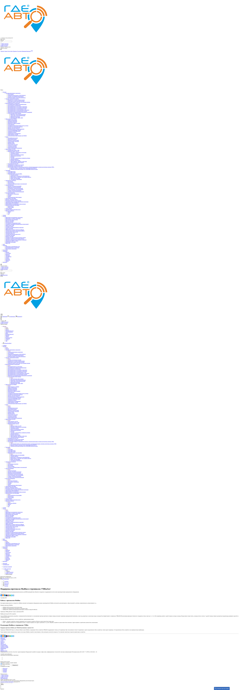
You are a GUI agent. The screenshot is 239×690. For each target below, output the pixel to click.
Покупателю (3, 644)
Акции (4, 215)
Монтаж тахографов (9, 220)
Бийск (6, 333)
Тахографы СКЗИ (11, 172)
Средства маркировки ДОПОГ (14, 130)
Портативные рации (12, 139)
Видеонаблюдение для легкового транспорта (17, 107)
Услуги (4, 216)
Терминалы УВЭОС (12, 132)
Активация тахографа (10, 235)
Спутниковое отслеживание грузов (12, 223)
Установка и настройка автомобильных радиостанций (17, 224)
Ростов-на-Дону (8, 337)
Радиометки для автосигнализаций (15, 188)
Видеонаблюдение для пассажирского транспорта (18, 110)
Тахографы (8, 170)
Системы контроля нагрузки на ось (12, 209)
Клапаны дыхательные (15, 160)
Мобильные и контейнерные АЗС (12, 246)
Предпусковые (11, 182)
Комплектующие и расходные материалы (17, 97)
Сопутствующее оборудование (14, 113)
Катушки (12, 157)
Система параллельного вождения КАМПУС (15, 230)
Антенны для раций (12, 145)
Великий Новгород (9, 334)
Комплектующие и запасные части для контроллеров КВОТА (23, 168)
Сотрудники (8, 253)
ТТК (9, 212)
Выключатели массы (12, 122)
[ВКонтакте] (1, 595)
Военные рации (11, 143)
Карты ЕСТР (10, 206)
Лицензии (7, 255)
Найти (2, 684)
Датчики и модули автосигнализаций (16, 191)
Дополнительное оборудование (17, 162)
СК (8, 214)
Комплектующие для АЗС (13, 151)
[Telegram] (13, 595)
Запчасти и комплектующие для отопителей (17, 183)
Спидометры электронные (16, 179)
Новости (7, 252)
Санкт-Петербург (9, 332)
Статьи (1, 640)
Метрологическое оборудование (15, 197)
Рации (7, 136)
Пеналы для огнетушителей (14, 127)
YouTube (6, 585)
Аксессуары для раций (13, 144)
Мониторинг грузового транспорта (12, 218)
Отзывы (7, 257)
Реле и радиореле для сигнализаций (15, 189)
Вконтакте (6, 582)
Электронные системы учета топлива (16, 164)
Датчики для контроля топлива (12, 98)
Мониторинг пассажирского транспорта (14, 217)
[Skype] (11, 595)
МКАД (9, 211)
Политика (7, 258)
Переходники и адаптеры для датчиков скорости (20, 177)
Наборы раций (11, 142)
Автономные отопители (10, 180)
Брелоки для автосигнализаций (14, 186)
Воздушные (10, 181)
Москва (7, 329)
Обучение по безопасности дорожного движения (15, 239)
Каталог (4, 92)
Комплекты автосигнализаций (14, 187)
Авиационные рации (12, 146)
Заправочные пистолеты (15, 155)
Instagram (6, 584)
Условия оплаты (3, 645)
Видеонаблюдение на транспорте (12, 103)
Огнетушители (11, 124)
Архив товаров (8, 208)
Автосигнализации (9, 184)
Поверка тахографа (9, 236)
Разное (9, 196)
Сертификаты (8, 256)
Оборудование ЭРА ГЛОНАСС (12, 202)
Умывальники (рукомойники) (14, 133)
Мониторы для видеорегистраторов (18, 114)
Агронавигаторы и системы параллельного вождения (16, 201)
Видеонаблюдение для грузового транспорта (17, 106)
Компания (5, 251)
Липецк (7, 336)
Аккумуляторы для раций (13, 141)
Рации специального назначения (15, 148)
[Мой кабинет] (0, 49)
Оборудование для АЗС (10, 149)
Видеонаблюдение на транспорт (12, 247)
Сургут (7, 339)
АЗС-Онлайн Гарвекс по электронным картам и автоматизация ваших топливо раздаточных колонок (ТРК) (31, 167)
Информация (3, 648)
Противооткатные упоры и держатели (16, 129)
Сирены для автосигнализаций (14, 190)
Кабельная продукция (15, 116)
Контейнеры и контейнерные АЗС (15, 165)
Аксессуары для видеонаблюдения (17, 115)
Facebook (6, 581)
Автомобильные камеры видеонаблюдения (17, 104)
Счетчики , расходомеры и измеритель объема (20, 158)
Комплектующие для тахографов (15, 173)
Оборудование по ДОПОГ (11, 118)
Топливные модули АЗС (13, 163)
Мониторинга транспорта (10, 248)
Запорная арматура (14, 159)
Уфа (6, 340)
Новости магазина (6, 664)
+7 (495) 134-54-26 (4, 43)
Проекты (5, 245)
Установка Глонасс (9, 226)
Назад (6, 327)
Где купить (5, 249)
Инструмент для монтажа (13, 193)
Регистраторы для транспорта (14, 105)
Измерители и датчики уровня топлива (16, 99)
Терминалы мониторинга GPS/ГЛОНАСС (17, 95)
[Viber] (8, 595)
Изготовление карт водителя (11, 219)
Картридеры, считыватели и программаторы (19, 176)
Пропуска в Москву (9, 210)
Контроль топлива (9, 221)
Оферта (7, 261)
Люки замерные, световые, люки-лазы (18, 161)
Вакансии (7, 254)
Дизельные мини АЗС (10, 233)
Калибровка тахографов (10, 242)
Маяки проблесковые (12, 120)
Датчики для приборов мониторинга (16, 96)
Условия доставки (4, 646)
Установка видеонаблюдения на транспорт (14, 227)
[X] (6, 595)
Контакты (5, 262)
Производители (3, 650)
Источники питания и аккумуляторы (13, 200)
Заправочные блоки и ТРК (13, 150)
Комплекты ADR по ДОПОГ (14, 123)
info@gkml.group (4, 275)
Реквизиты (7, 259)
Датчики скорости (14, 174)
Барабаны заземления (12, 121)
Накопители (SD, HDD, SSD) (16, 117)
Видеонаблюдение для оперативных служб (17, 108)
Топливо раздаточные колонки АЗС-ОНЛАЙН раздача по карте (24, 169)
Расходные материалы (10, 192)
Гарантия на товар (4, 647)
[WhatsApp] (10, 595)
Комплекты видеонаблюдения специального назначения (20, 112)
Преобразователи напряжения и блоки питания (15, 204)
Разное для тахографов (15, 178)
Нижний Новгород (9, 330)
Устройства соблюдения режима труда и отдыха (18, 125)
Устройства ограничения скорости (15, 126)
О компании (3, 639)
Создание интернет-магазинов (6, 681)
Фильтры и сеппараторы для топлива (18, 152)
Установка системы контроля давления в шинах (15, 237)
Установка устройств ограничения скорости (14, 238)
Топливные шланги (14, 153)
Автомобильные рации (13, 137)
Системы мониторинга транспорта (13, 93)
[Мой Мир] (4, 595)
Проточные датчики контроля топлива (16, 101)
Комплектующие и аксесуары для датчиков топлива (19, 102)
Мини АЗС (7, 243)
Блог (4, 244)
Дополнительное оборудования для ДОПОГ (17, 135)
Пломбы (10, 195)
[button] (222, 688)
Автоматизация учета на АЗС (11, 232)
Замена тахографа (9, 228)
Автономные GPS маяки (10, 198)
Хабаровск (7, 338)
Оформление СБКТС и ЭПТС (11, 240)
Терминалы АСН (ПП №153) (14, 131)
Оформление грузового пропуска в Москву (14, 229)
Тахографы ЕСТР (11, 171)
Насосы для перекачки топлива (17, 154)
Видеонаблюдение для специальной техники (17, 111)
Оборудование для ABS (13, 134)
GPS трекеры (11, 94)
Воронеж (7, 335)
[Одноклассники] (3, 595)
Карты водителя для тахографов (12, 205)
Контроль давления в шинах (11, 199)
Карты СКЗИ (11, 207)
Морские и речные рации (13, 140)
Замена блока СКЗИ (9, 225)
